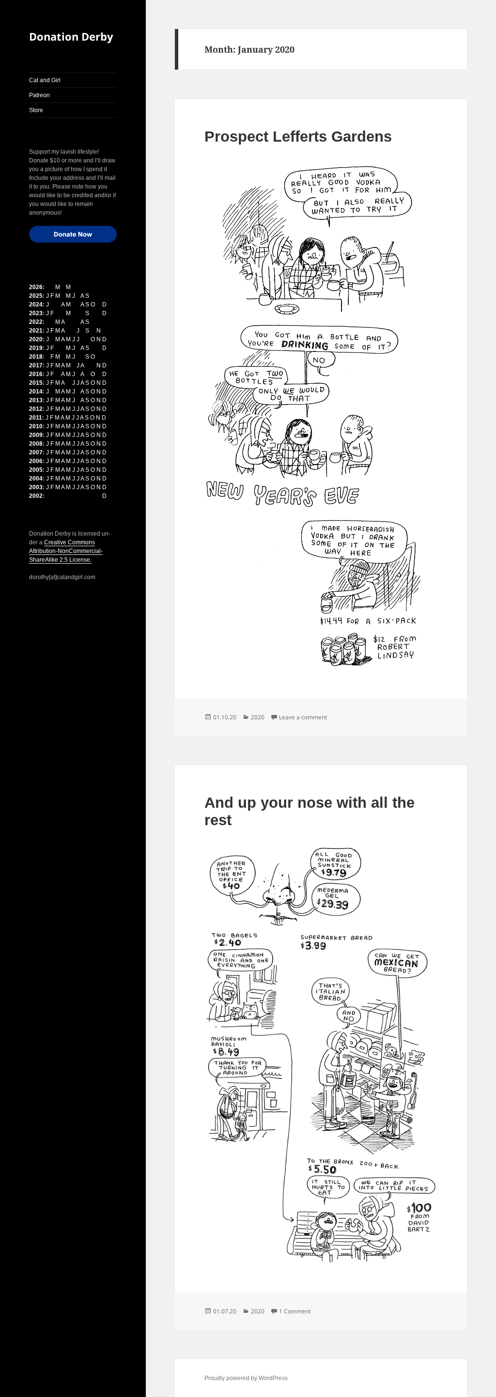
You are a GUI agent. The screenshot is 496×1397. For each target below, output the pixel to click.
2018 (36, 356)
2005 (36, 469)
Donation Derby (71, 36)
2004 (36, 478)
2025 (36, 295)
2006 (36, 461)
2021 (36, 330)
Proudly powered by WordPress (246, 1378)
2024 (36, 304)
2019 (36, 348)
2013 (36, 400)
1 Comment (294, 1311)
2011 (35, 417)
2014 (36, 391)
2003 (36, 487)
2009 (36, 435)
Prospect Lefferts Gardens (298, 136)
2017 (36, 365)
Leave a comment (303, 717)
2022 (36, 322)
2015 (36, 382)
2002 (36, 496)
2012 (36, 409)
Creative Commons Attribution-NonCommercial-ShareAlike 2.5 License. (66, 551)
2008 (36, 443)
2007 (36, 452)
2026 (36, 287)
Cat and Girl (45, 80)
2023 (36, 313)
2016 (36, 374)
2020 (36, 339)
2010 (36, 426)
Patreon (39, 95)
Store (36, 110)
